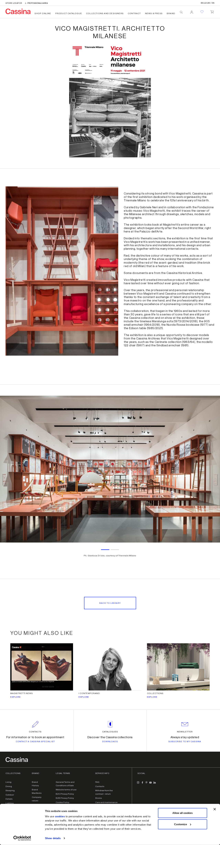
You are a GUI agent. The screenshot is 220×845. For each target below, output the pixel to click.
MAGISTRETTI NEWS (21, 693)
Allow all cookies (182, 812)
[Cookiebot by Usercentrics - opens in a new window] (22, 838)
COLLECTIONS (155, 693)
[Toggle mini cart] (212, 11)
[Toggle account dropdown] (191, 11)
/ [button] (207, 3)
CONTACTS (35, 732)
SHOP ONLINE (43, 13)
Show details (53, 838)
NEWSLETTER (185, 732)
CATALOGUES (110, 732)
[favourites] (202, 12)
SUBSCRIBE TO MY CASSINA (184, 741)
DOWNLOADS (110, 741)
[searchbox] (181, 12)
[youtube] (150, 784)
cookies (60, 816)
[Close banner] (214, 809)
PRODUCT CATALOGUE (68, 13)
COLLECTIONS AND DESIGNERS (105, 13)
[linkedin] (155, 784)
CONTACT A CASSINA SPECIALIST (35, 741)
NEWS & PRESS (154, 13)
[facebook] (142, 784)
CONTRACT (134, 13)
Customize (180, 824)
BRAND (171, 13)
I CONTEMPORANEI (89, 693)
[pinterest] (146, 784)
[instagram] (138, 784)
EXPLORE (15, 697)
